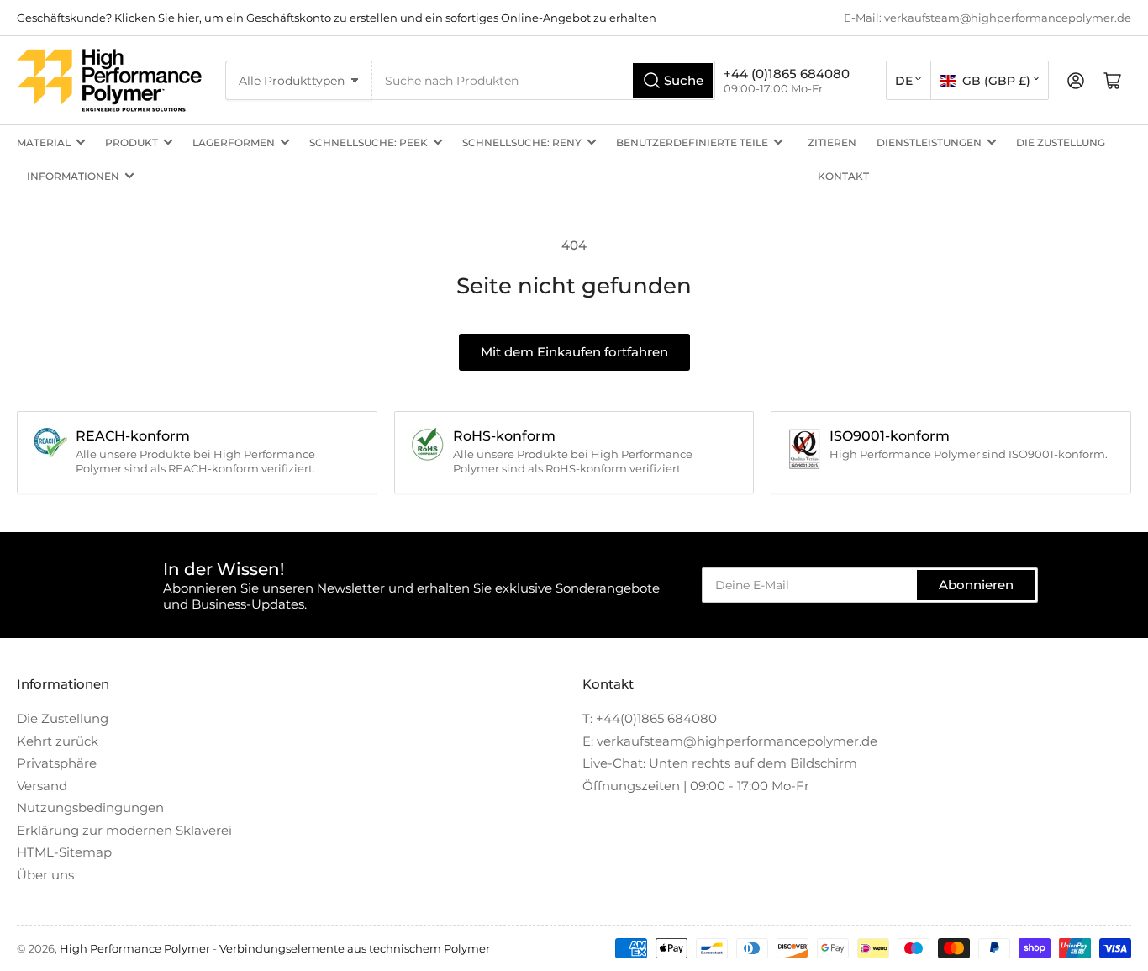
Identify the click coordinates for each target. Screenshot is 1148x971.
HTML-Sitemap (64, 852)
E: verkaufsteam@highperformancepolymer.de (729, 741)
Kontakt (843, 176)
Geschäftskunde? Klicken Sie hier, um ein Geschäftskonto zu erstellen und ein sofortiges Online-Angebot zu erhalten (336, 17)
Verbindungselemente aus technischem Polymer (354, 948)
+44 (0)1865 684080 (787, 74)
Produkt (131, 142)
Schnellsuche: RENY (522, 142)
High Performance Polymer (135, 948)
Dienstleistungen (929, 142)
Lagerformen (233, 142)
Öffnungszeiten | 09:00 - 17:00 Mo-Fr (695, 786)
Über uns (45, 875)
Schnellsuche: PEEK (368, 142)
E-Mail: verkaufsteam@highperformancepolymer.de (987, 17)
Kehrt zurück (57, 741)
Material (44, 142)
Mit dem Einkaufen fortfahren (574, 352)
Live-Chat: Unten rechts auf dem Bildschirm (719, 763)
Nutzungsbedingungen (90, 807)
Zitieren (832, 142)
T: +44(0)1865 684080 (649, 718)
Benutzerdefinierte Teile (692, 142)
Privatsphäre (57, 763)
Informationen (73, 176)
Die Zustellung (1060, 142)
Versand (42, 786)
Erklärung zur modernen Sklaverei (124, 830)
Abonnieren (976, 585)
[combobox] (543, 80)
